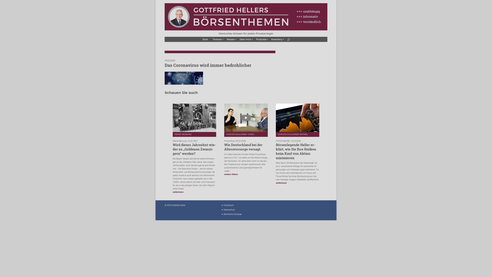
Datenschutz (229, 210)
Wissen (231, 39)
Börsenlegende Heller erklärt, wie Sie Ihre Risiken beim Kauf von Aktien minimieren (296, 151)
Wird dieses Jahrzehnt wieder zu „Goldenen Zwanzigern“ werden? (194, 149)
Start (205, 39)
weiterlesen (178, 192)
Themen (217, 39)
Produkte (261, 39)
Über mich (245, 39)
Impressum (229, 205)
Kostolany (276, 39)
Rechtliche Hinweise (233, 214)
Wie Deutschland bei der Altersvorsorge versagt (243, 147)
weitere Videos (231, 174)
